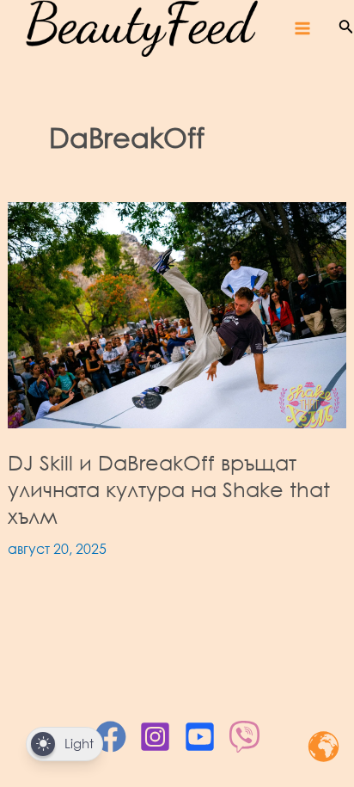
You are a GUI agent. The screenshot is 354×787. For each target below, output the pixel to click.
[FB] (110, 737)
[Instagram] (155, 737)
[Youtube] (200, 737)
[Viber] (244, 737)
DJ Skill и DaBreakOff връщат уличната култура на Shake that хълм (169, 489)
